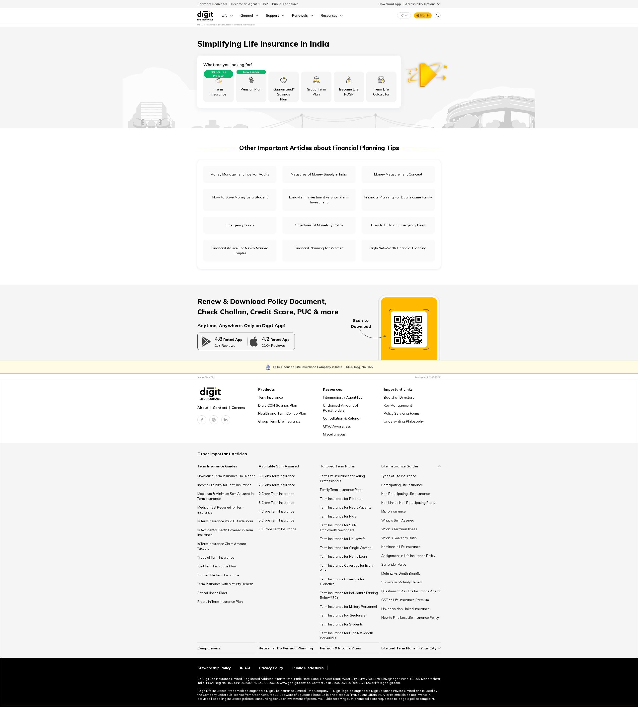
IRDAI (245, 668)
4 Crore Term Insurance (276, 511)
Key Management (398, 405)
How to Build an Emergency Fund (398, 225)
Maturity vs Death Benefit (400, 573)
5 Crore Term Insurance (276, 520)
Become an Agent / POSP (249, 4)
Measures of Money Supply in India (319, 174)
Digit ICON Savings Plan (277, 405)
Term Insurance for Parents (340, 499)
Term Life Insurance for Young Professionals (342, 478)
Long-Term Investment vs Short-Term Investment (319, 199)
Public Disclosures (285, 4)
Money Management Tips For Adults (240, 174)
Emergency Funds (240, 225)
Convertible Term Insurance (218, 575)
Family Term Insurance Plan (341, 490)
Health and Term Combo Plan (282, 413)
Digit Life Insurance (206, 24)
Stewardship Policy (214, 668)
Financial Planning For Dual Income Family (398, 197)
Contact (220, 407)
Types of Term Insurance (215, 557)
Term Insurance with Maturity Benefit (225, 584)
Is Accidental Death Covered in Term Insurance (225, 532)
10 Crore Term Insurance (277, 529)
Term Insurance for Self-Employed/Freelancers (338, 527)
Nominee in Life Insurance (401, 547)
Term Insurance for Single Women (346, 548)
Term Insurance (270, 397)
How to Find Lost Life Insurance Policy (410, 617)
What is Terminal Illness (399, 529)
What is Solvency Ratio (399, 538)
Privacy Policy (271, 668)
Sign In (425, 15)
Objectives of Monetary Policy (319, 225)
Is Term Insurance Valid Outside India (225, 521)
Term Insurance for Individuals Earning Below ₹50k (349, 595)
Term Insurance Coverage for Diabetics (342, 581)
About (203, 407)
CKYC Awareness (337, 426)
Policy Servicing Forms (402, 413)
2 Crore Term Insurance (276, 494)
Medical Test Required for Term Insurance (220, 509)
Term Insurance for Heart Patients (345, 507)
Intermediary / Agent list (342, 397)
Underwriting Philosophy (404, 421)
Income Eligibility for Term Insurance (224, 485)
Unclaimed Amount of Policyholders (340, 408)
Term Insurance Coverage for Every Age (347, 567)
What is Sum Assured (397, 520)
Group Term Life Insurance (279, 421)
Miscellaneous (334, 434)
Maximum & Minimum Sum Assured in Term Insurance (225, 496)
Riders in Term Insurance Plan (220, 602)
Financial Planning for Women (319, 248)
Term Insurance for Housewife (343, 539)
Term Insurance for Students (341, 624)
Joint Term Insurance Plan (216, 566)
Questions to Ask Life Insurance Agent (410, 591)
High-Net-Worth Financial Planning (398, 248)
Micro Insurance (393, 511)
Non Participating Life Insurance (405, 494)
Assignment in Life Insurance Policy (408, 556)
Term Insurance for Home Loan (343, 556)
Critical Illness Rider (212, 593)
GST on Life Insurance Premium (405, 600)
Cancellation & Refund (341, 418)
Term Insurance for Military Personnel (348, 607)
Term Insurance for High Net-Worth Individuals (346, 635)
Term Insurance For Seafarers (342, 615)
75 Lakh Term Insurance (277, 485)
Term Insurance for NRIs (338, 516)
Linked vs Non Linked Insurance (405, 609)
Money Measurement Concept (398, 174)
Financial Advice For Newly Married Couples (240, 250)
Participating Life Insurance (402, 485)
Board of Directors (399, 397)
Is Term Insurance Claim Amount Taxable (221, 546)
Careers (238, 407)
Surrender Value (393, 564)
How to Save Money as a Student (240, 197)
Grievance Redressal (212, 4)
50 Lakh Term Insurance (277, 476)
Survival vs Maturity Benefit (401, 582)
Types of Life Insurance (398, 476)
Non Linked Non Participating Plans (408, 503)
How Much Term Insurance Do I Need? (226, 476)
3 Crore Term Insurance (276, 503)
